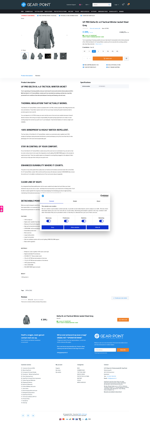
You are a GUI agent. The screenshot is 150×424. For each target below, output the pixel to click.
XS (84, 51)
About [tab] (98, 201)
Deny (52, 227)
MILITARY (70, 11)
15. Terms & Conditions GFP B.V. (29, 396)
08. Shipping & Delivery (26, 382)
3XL (113, 51)
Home (22, 18)
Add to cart (109, 58)
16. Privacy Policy (25, 398)
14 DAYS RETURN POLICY (88, 15)
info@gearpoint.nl (62, 352)
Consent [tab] (51, 201)
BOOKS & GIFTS (113, 11)
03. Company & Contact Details (28, 372)
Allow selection (75, 227)
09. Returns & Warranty (26, 384)
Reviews (37, 75)
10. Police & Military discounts (28, 386)
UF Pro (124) (29, 290)
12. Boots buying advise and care (29, 390)
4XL (117, 51)
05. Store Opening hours (27, 376)
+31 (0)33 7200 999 (111, 376)
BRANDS (121, 11)
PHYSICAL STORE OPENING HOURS (69, 15)
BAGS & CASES (48, 11)
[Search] (109, 4)
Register (58, 368)
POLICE (77, 11)
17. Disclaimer (24, 400)
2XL (108, 51)
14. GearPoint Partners (26, 394)
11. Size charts (24, 388)
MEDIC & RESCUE (85, 11)
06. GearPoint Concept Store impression (31, 378)
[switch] (66, 221)
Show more (98, 44)
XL (103, 51)
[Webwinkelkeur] (127, 414)
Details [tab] (75, 201)
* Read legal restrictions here (100, 353)
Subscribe (122, 350)
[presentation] (21, 35)
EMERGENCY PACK (103, 11)
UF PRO (107, 28)
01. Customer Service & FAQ (28, 368)
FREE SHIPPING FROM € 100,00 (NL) (47, 15)
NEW (22, 11)
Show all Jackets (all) (95, 28)
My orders (58, 370)
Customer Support (71, 4)
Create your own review (121, 298)
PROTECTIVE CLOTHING (60, 11)
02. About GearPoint (26, 370)
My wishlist (58, 372)
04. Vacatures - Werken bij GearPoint (30, 374)
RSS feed (84, 414)
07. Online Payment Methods (28, 380)
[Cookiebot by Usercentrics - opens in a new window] (101, 196)
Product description (27, 75)
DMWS (79, 414)
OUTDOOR (93, 11)
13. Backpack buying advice (28, 392)
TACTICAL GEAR (39, 11)
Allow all (97, 227)
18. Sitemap (24, 402)
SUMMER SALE (29, 11)
